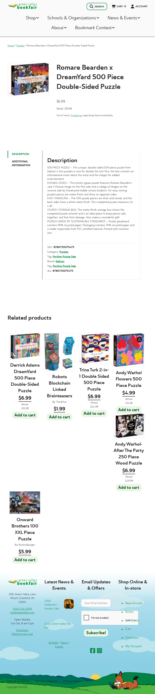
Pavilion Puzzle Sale (64, 256)
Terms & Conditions (18, 681)
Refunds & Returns (46, 681)
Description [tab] (20, 154)
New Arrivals (133, 603)
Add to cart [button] (25, 415)
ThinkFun (61, 402)
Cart (128, 629)
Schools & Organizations (71, 17)
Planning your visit (22, 634)
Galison (60, 261)
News (64, 642)
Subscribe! (96, 633)
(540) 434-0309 (22, 608)
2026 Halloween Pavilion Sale (51, 604)
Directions (22, 630)
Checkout (131, 637)
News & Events (122, 17)
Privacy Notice (72, 681)
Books (129, 611)
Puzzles (20, 45)
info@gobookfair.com (22, 612)
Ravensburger (27, 544)
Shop (31, 17)
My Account (133, 646)
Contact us (76, 115)
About (57, 27)
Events (59, 646)
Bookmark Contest (93, 27)
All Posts (53, 642)
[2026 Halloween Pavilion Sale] (69, 603)
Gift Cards (132, 620)
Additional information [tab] (21, 163)
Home (11, 45)
